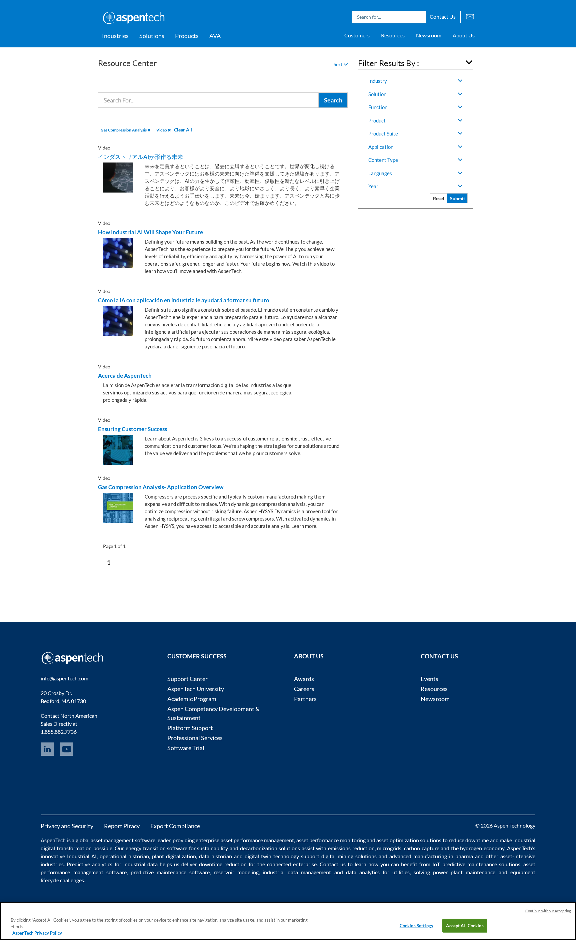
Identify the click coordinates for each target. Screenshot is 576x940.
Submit (457, 198)
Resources (393, 35)
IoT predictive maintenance (464, 864)
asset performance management (257, 840)
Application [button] (380, 147)
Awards (304, 678)
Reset (438, 198)
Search (419, 17)
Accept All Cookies (464, 925)
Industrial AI (82, 856)
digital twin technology (272, 856)
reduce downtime (469, 840)
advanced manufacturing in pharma (431, 856)
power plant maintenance (464, 872)
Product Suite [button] (383, 133)
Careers (304, 688)
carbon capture (421, 848)
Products (187, 35)
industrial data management (297, 872)
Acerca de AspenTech (125, 375)
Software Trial (185, 747)
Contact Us (443, 16)
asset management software (123, 840)
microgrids (389, 848)
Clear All (183, 129)
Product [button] (377, 120)
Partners (305, 698)
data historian (215, 856)
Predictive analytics (89, 864)
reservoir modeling (236, 872)
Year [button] (373, 186)
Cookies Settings (416, 925)
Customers (357, 35)
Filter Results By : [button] (388, 63)
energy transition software (156, 848)
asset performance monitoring (331, 840)
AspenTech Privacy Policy (37, 933)
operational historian (124, 856)
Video (162, 129)
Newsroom (428, 35)
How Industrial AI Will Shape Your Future (150, 232)
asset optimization (397, 840)
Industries (115, 35)
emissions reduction (351, 848)
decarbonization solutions (270, 848)
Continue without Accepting (548, 911)
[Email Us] (470, 16)
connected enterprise (292, 864)
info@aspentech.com (64, 678)
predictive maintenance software (169, 872)
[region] (288, 921)
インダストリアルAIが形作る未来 (140, 156)
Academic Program (191, 698)
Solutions (151, 35)
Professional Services (195, 737)
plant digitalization (174, 856)
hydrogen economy (482, 848)
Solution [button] (377, 94)
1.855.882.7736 (59, 731)
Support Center (187, 678)
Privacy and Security (67, 826)
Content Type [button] (383, 160)
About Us (464, 35)
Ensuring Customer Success (132, 428)
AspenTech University (195, 688)
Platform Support (190, 727)
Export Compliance (175, 826)
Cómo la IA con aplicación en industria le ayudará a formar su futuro (183, 300)
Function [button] (377, 107)
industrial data (140, 864)
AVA (215, 35)
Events (429, 678)
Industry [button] (377, 81)
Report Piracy (122, 826)
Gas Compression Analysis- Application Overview (160, 487)
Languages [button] (380, 173)
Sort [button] (338, 64)
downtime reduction (223, 864)
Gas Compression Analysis (124, 129)
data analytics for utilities (378, 872)
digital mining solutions (349, 856)
